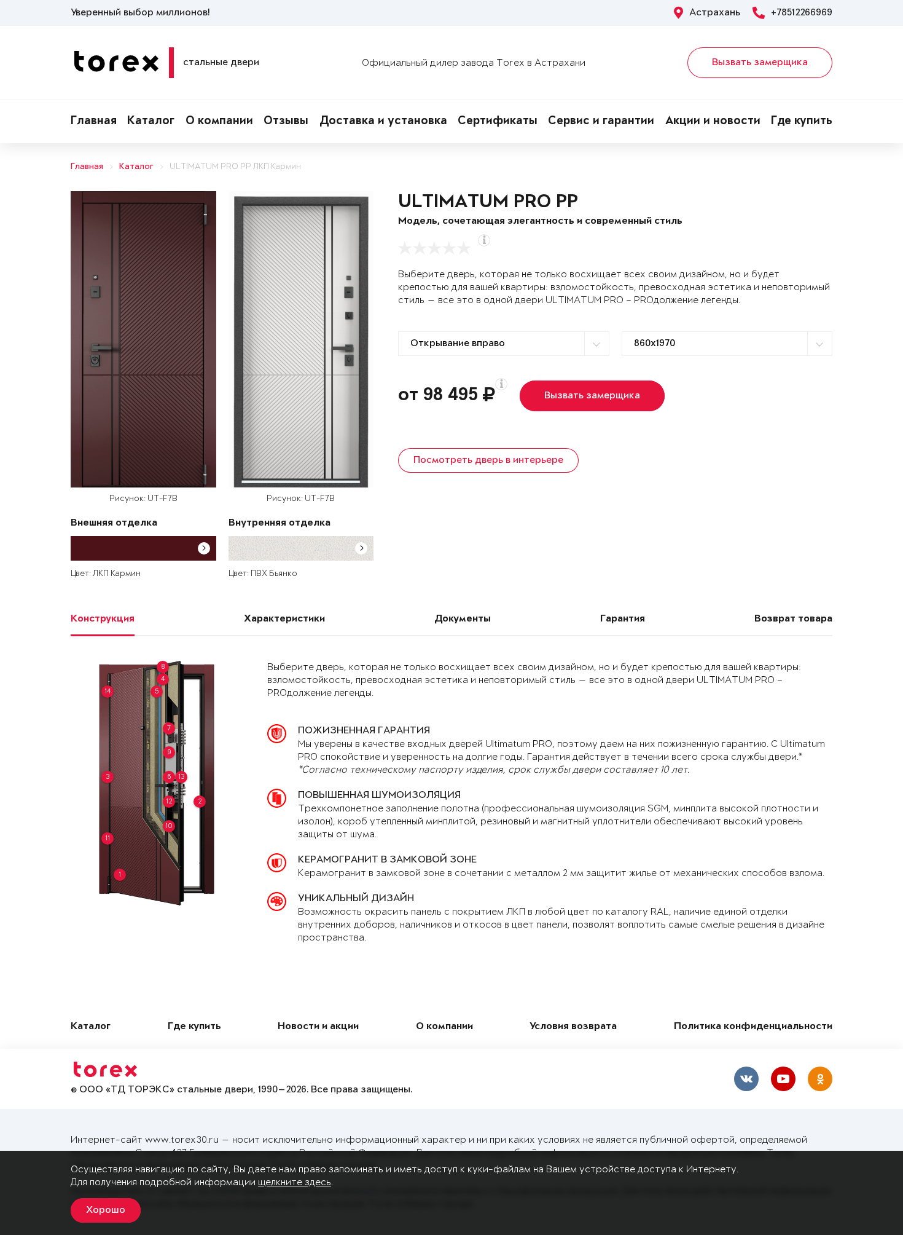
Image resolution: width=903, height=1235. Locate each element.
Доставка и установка (383, 122)
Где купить (801, 122)
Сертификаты (498, 122)
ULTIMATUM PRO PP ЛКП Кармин (235, 167)
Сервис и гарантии (601, 122)
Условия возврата (573, 1027)
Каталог (150, 122)
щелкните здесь (294, 1182)
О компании (219, 122)
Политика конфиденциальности (753, 1027)
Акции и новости (712, 122)
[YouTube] (783, 1079)
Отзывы (286, 122)
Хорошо (105, 1210)
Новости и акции (318, 1027)
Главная (94, 122)
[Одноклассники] (820, 1079)
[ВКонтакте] (746, 1079)
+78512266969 (801, 12)
